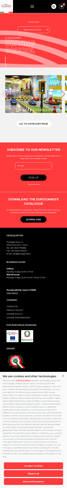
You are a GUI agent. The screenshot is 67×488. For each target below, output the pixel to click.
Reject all (33, 473)
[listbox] (33, 29)
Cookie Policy (15, 314)
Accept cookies (33, 465)
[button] (63, 376)
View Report (12, 293)
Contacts (12, 306)
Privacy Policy (15, 310)
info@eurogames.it (22, 253)
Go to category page (33, 123)
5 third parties (23, 380)
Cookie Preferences (18, 317)
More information (33, 481)
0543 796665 (20, 248)
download (33, 219)
